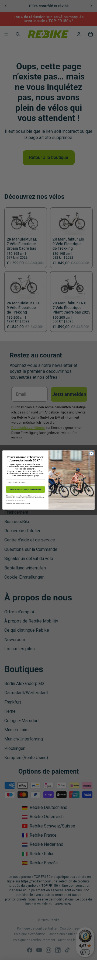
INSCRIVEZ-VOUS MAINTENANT (25, 489)
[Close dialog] (91, 453)
